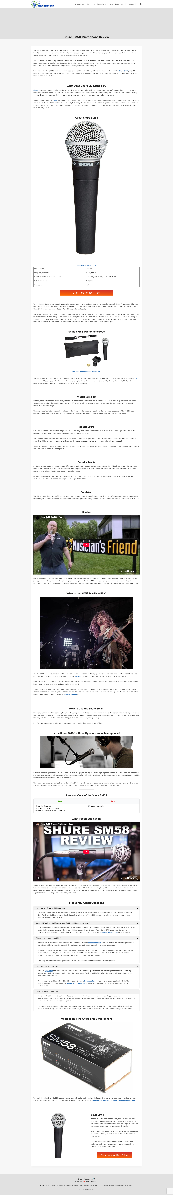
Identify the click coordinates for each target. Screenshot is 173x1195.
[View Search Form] (140, 4)
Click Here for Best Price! (86, 292)
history (54, 100)
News (117, 4)
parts (136, 378)
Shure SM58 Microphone (86, 265)
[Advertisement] (86, 21)
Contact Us (133, 4)
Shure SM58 (97, 1114)
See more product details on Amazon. (86, 371)
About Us (124, 4)
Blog (111, 4)
